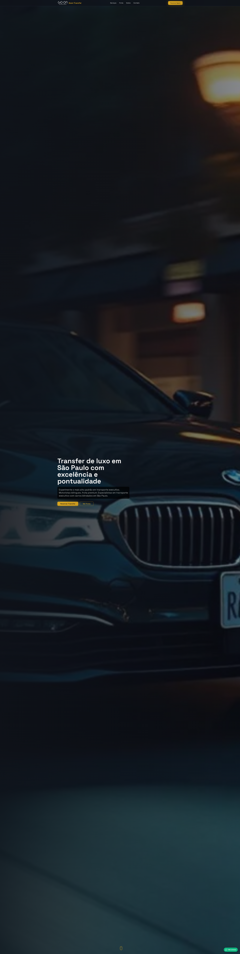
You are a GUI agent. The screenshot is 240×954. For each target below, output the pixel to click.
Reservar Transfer (67, 504)
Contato (137, 3)
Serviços (113, 3)
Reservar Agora (175, 3)
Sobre (128, 3)
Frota (121, 3)
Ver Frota (86, 504)
